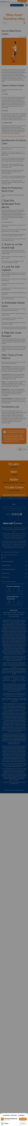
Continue (22, 1123)
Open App (22, 1119)
